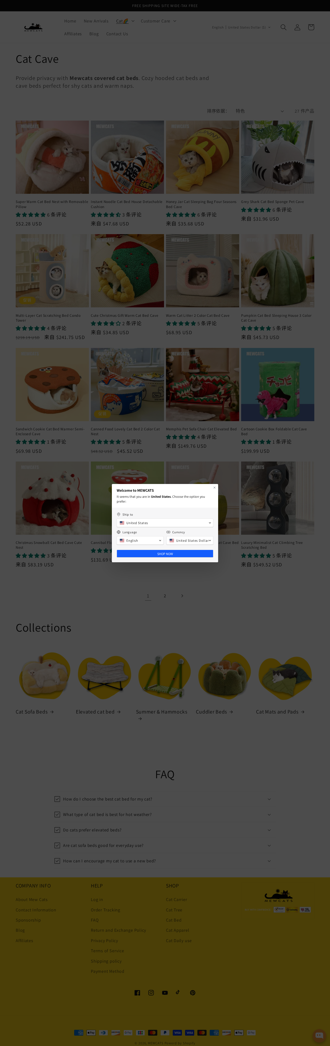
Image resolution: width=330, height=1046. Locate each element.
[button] (165, 523)
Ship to (127, 514)
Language (129, 532)
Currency (178, 532)
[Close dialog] (214, 487)
